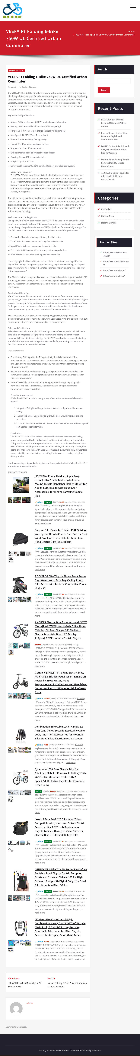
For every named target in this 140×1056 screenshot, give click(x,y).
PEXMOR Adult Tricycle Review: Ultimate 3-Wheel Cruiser (113, 123)
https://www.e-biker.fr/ (114, 276)
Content (82, 1050)
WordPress (63, 1050)
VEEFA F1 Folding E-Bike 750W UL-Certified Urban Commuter (105, 34)
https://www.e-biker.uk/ (114, 270)
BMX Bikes (106, 209)
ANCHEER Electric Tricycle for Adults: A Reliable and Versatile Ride (115, 176)
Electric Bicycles (29, 87)
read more (46, 523)
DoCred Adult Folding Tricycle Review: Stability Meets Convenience (115, 162)
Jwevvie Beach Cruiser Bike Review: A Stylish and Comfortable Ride (114, 136)
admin (14, 87)
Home (131, 31)
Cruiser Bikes (107, 216)
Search (102, 69)
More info (44, 505)
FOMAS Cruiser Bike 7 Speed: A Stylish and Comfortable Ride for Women (115, 149)
